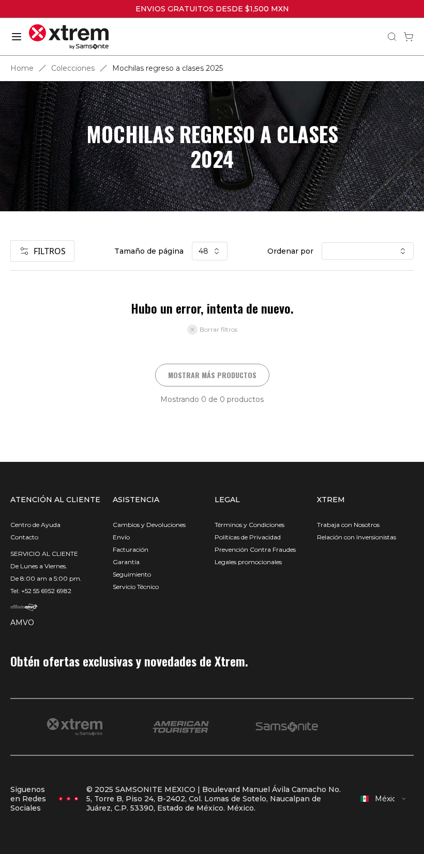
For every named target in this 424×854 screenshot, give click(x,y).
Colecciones (73, 68)
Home (22, 68)
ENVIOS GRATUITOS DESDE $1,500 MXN (212, 8)
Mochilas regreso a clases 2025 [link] (167, 68)
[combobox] (384, 798)
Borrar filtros (218, 329)
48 (203, 251)
